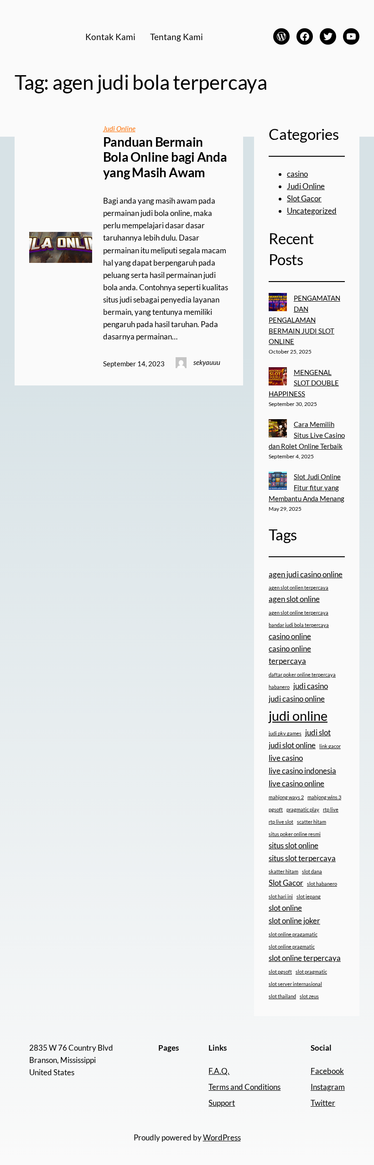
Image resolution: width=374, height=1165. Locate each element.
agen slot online (294, 599)
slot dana (312, 871)
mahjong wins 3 (324, 797)
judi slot (318, 732)
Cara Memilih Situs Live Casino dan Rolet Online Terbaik (307, 435)
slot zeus (309, 996)
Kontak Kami (110, 36)
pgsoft (276, 809)
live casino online (296, 783)
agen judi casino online (306, 574)
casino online (290, 636)
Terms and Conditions (244, 1087)
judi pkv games (285, 733)
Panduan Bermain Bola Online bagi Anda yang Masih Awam (165, 157)
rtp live (330, 809)
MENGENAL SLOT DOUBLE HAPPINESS (304, 383)
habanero (279, 687)
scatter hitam (311, 822)
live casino (286, 758)
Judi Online (119, 128)
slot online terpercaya (305, 958)
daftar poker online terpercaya (302, 674)
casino (297, 174)
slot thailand (282, 996)
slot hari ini (281, 896)
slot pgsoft (280, 972)
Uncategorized (312, 211)
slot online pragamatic (293, 934)
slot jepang (308, 896)
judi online (298, 716)
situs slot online (293, 845)
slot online (285, 908)
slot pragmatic (311, 972)
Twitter (323, 1103)
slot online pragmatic (292, 946)
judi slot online (292, 745)
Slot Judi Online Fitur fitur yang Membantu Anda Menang (306, 487)
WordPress (222, 1137)
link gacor (330, 746)
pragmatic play (302, 809)
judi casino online (297, 698)
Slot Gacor (304, 198)
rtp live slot (281, 822)
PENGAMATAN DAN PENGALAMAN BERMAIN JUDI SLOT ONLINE (304, 319)
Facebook (327, 1071)
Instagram (328, 1087)
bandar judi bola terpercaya (299, 625)
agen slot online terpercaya (298, 613)
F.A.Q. (218, 1071)
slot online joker (294, 920)
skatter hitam (283, 871)
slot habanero (322, 884)
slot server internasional (295, 984)
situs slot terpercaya (302, 858)
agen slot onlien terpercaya (298, 587)
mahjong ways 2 (286, 797)
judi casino (310, 686)
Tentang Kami (176, 36)
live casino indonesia (302, 770)
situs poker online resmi (295, 834)
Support (221, 1103)
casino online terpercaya (290, 655)
